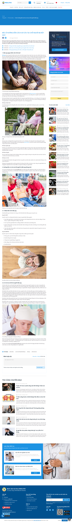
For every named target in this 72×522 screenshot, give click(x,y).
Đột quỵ (4, 55)
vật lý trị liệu (26, 142)
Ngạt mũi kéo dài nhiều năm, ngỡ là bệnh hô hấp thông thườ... (63, 111)
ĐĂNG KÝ (66, 499)
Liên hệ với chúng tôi (59, 49)
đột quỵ (28, 351)
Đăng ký (62, 2)
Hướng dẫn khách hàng (28, 7)
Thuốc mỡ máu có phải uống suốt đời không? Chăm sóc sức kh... (63, 191)
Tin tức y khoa (11, 17)
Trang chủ (4, 17)
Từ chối (59, 520)
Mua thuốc (60, 7)
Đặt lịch (35, 460)
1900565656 (6, 497)
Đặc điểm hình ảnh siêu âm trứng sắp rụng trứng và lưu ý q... (63, 120)
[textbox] (59, 88)
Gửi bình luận (39, 367)
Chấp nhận (65, 520)
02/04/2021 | (18, 49)
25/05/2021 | (19, 47)
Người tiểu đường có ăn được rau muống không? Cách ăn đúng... (63, 156)
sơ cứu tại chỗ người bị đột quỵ (20, 351)
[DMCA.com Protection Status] (6, 514)
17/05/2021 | (19, 46)
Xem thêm (68, 105)
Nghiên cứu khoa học (37, 7)
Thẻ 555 (47, 7)
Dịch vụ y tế (21, 7)
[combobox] (59, 88)
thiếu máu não (33, 93)
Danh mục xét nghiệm (53, 7)
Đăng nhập (67, 2)
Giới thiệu (16, 7)
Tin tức (43, 7)
